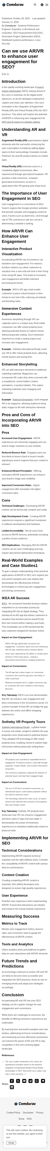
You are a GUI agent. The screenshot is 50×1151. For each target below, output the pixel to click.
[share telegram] (43, 1081)
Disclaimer (28, 1112)
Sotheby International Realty (16, 727)
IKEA (4, 603)
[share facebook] (12, 1081)
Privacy (39, 1112)
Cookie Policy (13, 1112)
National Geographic (23, 399)
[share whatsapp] (37, 1081)
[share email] (24, 1081)
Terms (21, 1119)
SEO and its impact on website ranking (21, 122)
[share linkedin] (12, 1087)
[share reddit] (30, 1081)
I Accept (11, 1143)
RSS (29, 1119)
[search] (36, 4)
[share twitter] (18, 1081)
